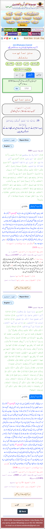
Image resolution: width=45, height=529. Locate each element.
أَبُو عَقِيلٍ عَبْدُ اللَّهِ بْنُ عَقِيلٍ (29, 319)
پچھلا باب (28, 505)
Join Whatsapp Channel (22, 45)
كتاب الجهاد (22, 107)
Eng (42, 38)
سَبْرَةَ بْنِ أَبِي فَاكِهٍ (31, 326)
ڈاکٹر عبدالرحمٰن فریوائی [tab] (35, 206)
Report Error (24, 140)
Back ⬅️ (22, 511)
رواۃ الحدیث (10, 63)
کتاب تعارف (35, 63)
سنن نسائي (22, 99)
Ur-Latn (37, 38)
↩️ (2, 38)
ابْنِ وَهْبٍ (30, 158)
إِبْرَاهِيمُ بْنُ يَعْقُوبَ (26, 311)
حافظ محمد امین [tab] (25, 206)
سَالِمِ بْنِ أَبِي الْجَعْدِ (13, 323)
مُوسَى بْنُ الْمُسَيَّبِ (35, 323)
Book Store (28, 38)
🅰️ (7, 38)
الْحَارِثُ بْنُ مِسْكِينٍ (30, 155)
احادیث (19, 63)
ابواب (26, 63)
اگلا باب (17, 505)
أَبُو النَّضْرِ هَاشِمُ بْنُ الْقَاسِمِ (30, 315)
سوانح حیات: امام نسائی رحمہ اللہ (22, 69)
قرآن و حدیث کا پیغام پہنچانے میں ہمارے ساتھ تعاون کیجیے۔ (22, 47)
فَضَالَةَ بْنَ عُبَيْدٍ (36, 166)
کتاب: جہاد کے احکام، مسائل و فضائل (23, 111)
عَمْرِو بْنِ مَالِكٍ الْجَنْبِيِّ (23, 162)
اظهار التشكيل (9, 140)
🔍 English (8, 146)
